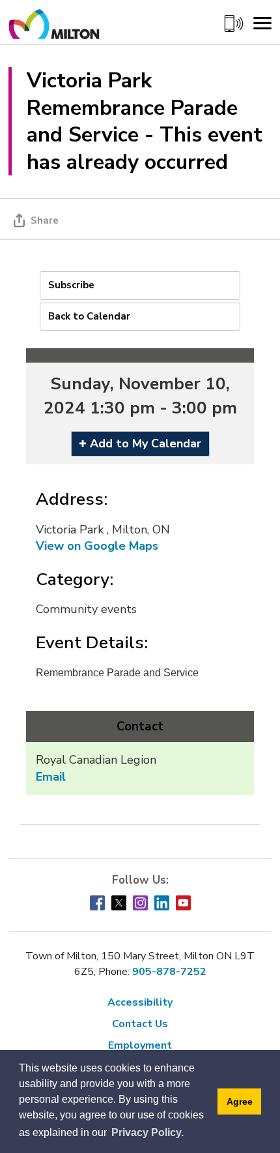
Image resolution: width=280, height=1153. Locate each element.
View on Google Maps (97, 546)
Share (45, 220)
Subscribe (71, 285)
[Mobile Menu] (262, 23)
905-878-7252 (169, 972)
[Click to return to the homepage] (54, 28)
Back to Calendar (89, 316)
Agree (240, 1101)
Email (51, 777)
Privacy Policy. (147, 1132)
